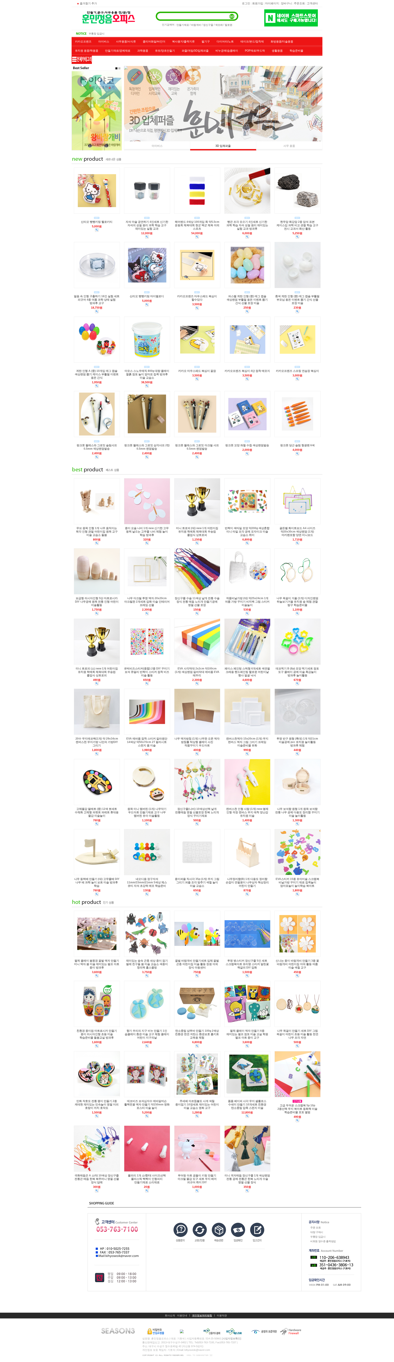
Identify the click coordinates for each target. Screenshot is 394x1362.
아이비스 (103, 41)
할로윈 (228, 25)
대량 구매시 (316, 1232)
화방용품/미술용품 (282, 41)
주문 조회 (315, 1227)
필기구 (206, 41)
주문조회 (299, 3)
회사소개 (170, 1315)
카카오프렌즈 (83, 41)
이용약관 (222, 1315)
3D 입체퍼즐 (223, 145)
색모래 (219, 25)
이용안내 (182, 1315)
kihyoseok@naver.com (197, 1350)
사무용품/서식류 (126, 41)
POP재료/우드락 (255, 50)
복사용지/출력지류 (183, 41)
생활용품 (277, 50)
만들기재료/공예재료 (117, 50)
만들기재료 (182, 25)
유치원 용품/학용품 (86, 50)
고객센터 (312, 3)
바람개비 (196, 25)
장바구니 (286, 3)
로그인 (246, 3)
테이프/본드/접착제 (252, 41)
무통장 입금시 (318, 1236)
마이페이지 (272, 3)
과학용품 (142, 50)
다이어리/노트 (225, 41)
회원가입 (257, 3)
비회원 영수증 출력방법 (102, 33)
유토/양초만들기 (165, 50)
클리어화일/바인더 (154, 41)
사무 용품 (289, 145)
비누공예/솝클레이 (226, 50)
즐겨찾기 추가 (88, 3)
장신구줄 (208, 25)
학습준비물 (296, 50)
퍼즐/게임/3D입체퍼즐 (195, 50)
